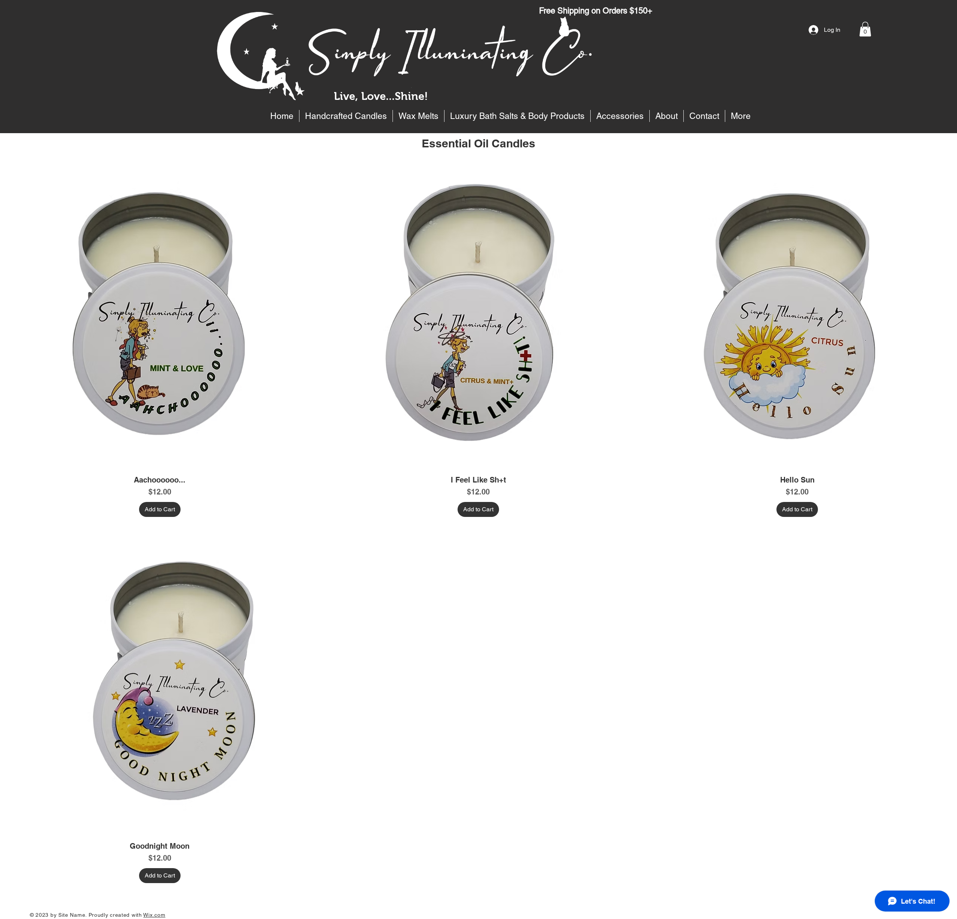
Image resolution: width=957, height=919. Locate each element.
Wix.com (154, 915)
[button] (865, 29)
